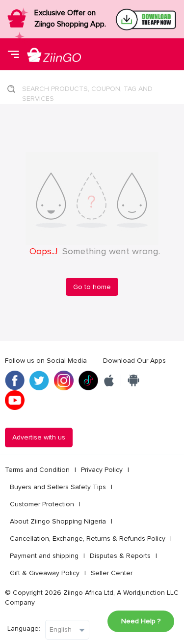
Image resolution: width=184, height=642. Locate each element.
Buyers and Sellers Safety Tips (58, 487)
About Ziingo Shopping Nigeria (58, 521)
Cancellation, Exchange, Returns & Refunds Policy (87, 538)
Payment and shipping (44, 556)
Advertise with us (38, 437)
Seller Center (111, 573)
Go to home (92, 287)
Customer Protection (42, 504)
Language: (23, 628)
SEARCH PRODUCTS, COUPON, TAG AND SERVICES (87, 92)
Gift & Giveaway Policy (44, 573)
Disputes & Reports (120, 556)
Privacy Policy (102, 470)
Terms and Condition (37, 470)
